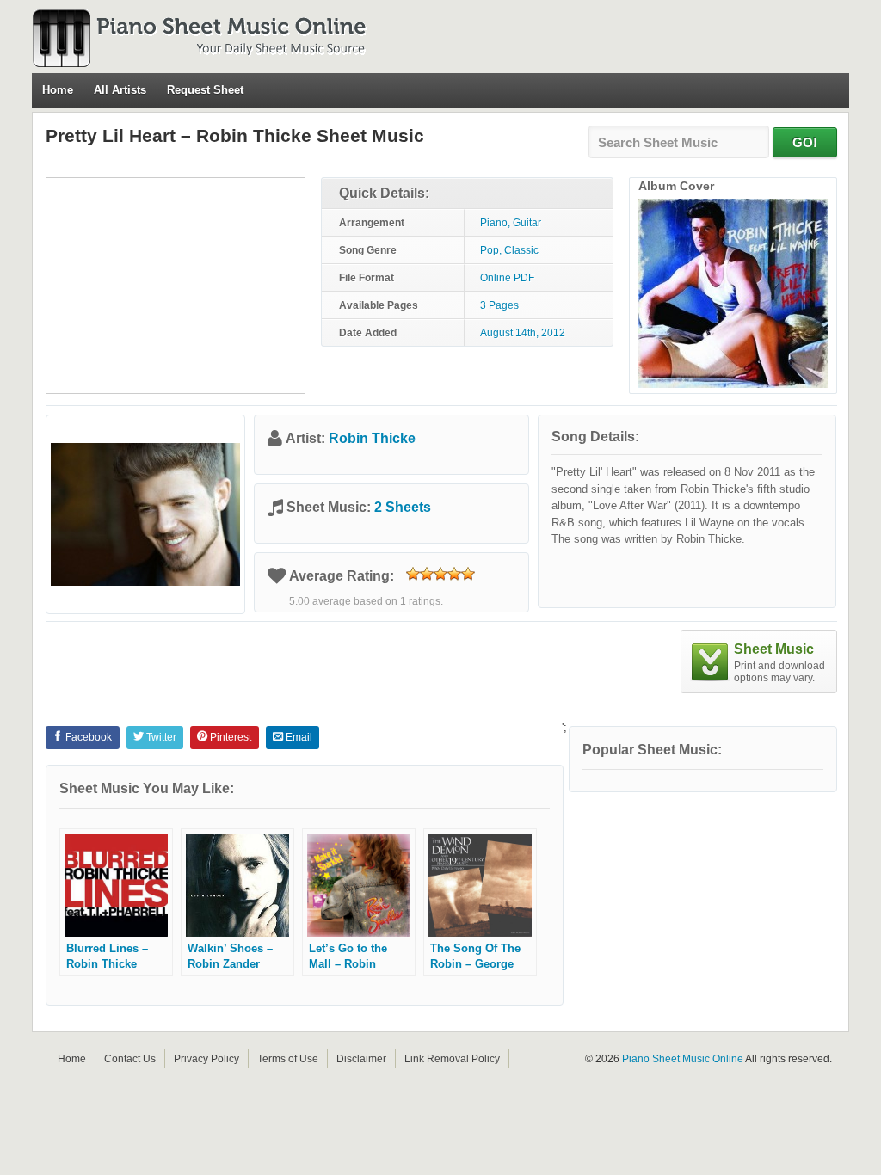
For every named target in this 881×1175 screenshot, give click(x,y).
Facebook (87, 737)
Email (297, 737)
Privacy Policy (206, 1059)
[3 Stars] (440, 574)
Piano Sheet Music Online (682, 1059)
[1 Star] (413, 574)
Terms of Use (287, 1059)
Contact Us (130, 1059)
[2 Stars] (427, 574)
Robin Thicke (372, 438)
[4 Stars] (454, 574)
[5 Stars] (468, 574)
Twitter (160, 737)
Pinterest (229, 737)
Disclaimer (361, 1059)
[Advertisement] (175, 285)
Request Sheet (205, 89)
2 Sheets (402, 507)
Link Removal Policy (452, 1059)
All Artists (120, 89)
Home (57, 89)
